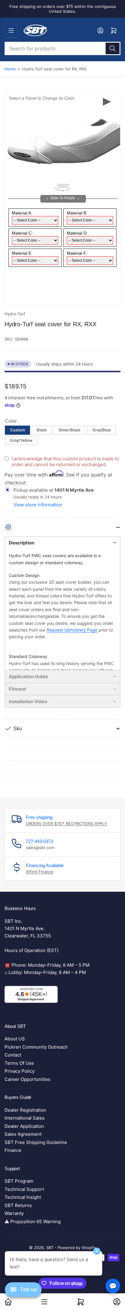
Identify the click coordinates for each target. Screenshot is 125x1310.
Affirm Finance (39, 871)
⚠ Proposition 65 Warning (33, 1221)
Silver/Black (69, 429)
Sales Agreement (23, 1134)
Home (10, 68)
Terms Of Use (19, 1063)
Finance (13, 1150)
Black (42, 429)
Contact (13, 1055)
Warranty (14, 1213)
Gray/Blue (101, 429)
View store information (37, 505)
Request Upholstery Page (72, 629)
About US (15, 1039)
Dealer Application (24, 1126)
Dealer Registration (25, 1110)
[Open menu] (11, 30)
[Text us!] (23, 1294)
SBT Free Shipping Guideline (36, 1142)
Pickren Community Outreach (36, 1047)
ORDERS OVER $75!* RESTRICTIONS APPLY (66, 823)
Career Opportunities (27, 1079)
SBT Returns (18, 1205)
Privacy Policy (20, 1071)
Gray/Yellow (21, 440)
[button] (62, 542)
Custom (17, 429)
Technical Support (24, 1189)
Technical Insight (23, 1197)
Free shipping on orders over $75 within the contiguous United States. (62, 9)
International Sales (25, 1118)
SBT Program (19, 1181)
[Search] (112, 48)
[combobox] (62, 48)
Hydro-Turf (15, 313)
